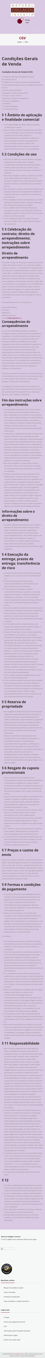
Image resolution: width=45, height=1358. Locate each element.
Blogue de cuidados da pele (13, 1288)
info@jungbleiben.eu (14, 318)
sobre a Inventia (9, 1292)
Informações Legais (11, 1335)
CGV (5, 1326)
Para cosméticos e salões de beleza (16, 1301)
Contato (6, 1317)
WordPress (32, 1356)
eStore (11, 1356)
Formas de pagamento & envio (14, 1322)
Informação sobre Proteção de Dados (17, 1331)
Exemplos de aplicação (12, 1297)
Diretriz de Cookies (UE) (12, 1340)
